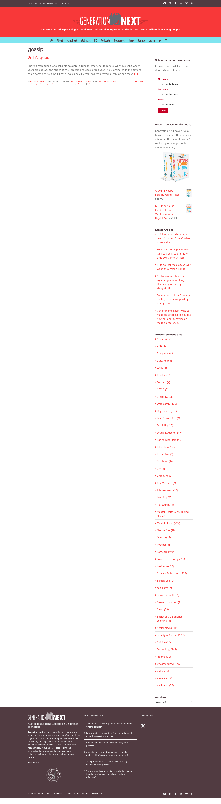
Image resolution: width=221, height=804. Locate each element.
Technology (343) (167, 649)
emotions (31, 84)
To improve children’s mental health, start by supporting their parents (174, 299)
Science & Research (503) (172, 573)
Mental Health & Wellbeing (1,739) (173, 514)
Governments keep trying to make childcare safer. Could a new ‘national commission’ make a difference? (109, 774)
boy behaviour (104, 81)
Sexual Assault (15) (168, 595)
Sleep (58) (163, 609)
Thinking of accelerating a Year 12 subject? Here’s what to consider (173, 238)
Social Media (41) (167, 628)
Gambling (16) (165, 461)
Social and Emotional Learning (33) (169, 618)
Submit (163, 110)
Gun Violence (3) (166, 483)
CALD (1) (162, 368)
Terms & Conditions (63, 793)
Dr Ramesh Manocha (38, 81)
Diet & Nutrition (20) (169, 418)
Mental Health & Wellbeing (81, 81)
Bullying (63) (164, 360)
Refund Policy (96, 793)
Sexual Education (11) (170, 602)
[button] (166, 40)
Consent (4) (163, 382)
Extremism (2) (165, 454)
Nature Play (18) (166, 530)
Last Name (163, 89)
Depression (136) (167, 411)
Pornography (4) (166, 552)
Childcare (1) (164, 375)
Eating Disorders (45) (169, 440)
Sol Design (86, 793)
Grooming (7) (164, 476)
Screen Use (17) (166, 580)
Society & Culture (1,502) (171, 635)
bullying (113, 81)
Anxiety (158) (164, 339)
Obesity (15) (164, 537)
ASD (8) (161, 346)
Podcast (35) (164, 544)
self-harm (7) (164, 588)
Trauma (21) (164, 656)
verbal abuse (81, 84)
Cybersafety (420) (167, 404)
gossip (49, 84)
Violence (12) (164, 678)
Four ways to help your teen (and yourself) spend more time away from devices (173, 253)
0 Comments (92, 84)
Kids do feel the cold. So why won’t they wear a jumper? (108, 744)
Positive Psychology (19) (171, 559)
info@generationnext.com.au (58, 3)
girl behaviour (41, 84)
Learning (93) (164, 497)
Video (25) (163, 671)
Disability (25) (165, 425)
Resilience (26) (165, 566)
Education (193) (166, 447)
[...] (136, 74)
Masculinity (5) (165, 504)
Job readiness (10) (167, 490)
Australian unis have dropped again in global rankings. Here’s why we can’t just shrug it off (107, 753)
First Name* (163, 79)
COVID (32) (163, 389)
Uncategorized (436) (169, 664)
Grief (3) (161, 468)
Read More (139, 81)
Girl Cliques (38, 57)
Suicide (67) (164, 642)
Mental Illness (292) (168, 523)
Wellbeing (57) (165, 685)
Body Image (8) (165, 353)
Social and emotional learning (63, 84)
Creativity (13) (165, 396)
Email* (161, 99)
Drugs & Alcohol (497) (170, 432)
